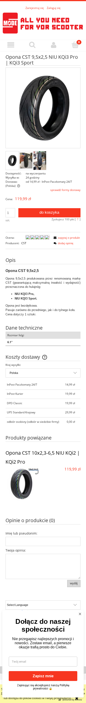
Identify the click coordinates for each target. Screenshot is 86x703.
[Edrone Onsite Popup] (43, 351)
